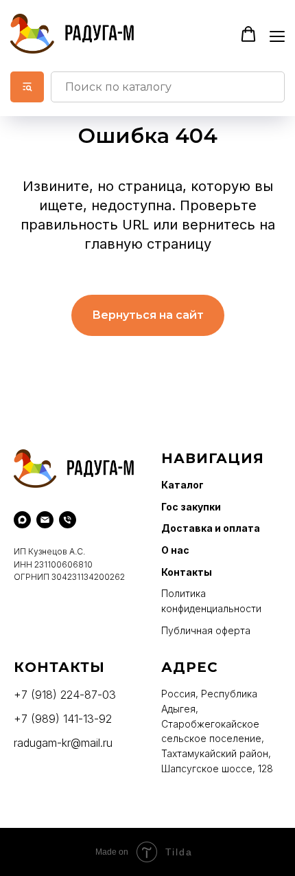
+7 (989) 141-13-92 (63, 719)
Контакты (186, 572)
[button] (248, 34)
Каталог (182, 485)
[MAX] (22, 519)
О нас (175, 550)
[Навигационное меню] (277, 35)
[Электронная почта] (45, 519)
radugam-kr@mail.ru (63, 743)
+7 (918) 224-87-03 (65, 694)
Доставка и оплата (210, 528)
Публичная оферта (205, 630)
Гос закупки (191, 507)
